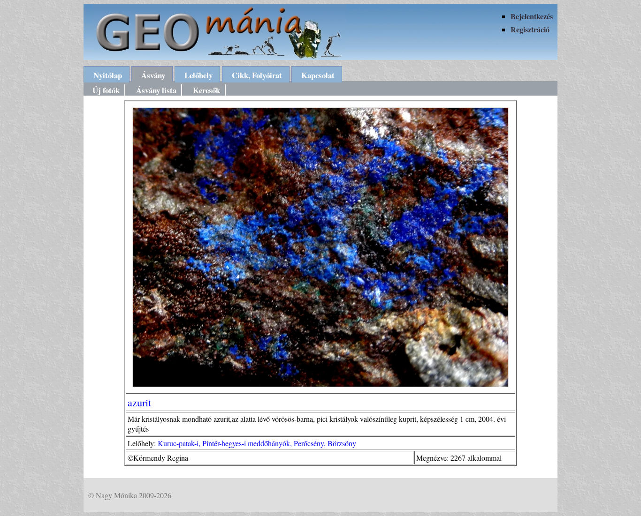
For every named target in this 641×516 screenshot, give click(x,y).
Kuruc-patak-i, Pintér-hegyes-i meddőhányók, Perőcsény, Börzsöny (257, 443)
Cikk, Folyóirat (257, 75)
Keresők (206, 90)
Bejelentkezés (532, 16)
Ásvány (153, 75)
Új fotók (106, 90)
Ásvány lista (156, 90)
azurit (139, 402)
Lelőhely (198, 75)
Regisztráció (530, 29)
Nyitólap (107, 75)
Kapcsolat (318, 75)
